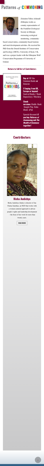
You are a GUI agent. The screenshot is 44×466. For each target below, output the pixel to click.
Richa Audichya (22, 198)
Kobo (36, 106)
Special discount (30, 114)
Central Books (29, 94)
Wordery (37, 96)
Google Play (28, 106)
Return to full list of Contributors (22, 68)
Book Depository (32, 95)
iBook (25, 109)
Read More (22, 223)
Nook (39, 104)
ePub (31, 109)
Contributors (22, 137)
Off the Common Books (29, 79)
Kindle (33, 104)
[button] (35, 146)
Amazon (26, 83)
